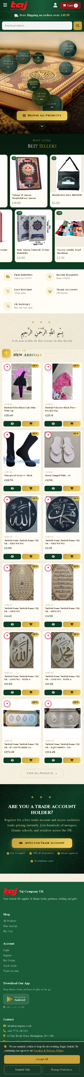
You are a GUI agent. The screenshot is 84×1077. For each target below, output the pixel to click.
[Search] (77, 25)
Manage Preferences (61, 1069)
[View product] (12, 424)
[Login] (55, 5)
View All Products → (42, 773)
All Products (9, 921)
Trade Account (11, 971)
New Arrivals (10, 926)
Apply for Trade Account (45, 843)
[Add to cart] (31, 424)
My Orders (9, 961)
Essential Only (22, 1069)
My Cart (8, 931)
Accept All (42, 1059)
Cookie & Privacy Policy (49, 1050)
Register (7, 956)
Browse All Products (44, 115)
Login (6, 950)
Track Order (10, 966)
